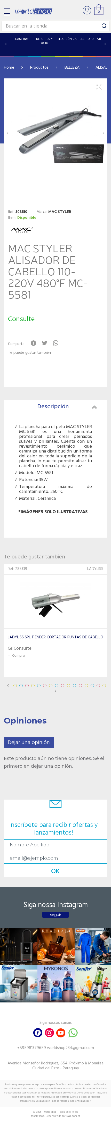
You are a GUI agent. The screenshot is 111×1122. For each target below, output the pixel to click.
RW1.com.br (73, 1116)
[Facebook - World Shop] (38, 1032)
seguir (55, 914)
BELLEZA (72, 67)
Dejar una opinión (29, 742)
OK (55, 871)
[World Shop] (33, 11)
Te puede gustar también (29, 352)
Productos (39, 67)
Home (9, 67)
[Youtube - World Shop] (61, 1032)
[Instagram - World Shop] (49, 1032)
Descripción (53, 407)
